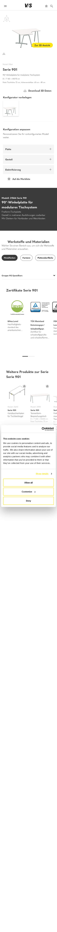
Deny (28, 500)
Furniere (26, 257)
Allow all (28, 482)
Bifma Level (13, 321)
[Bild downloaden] (4, 53)
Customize (27, 491)
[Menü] (5, 6)
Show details (42, 474)
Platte (8, 149)
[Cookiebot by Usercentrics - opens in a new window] (42, 429)
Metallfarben (9, 257)
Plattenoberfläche (45, 257)
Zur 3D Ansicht (42, 45)
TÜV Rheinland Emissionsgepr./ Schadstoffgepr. (37, 325)
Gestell (8, 159)
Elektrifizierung (13, 169)
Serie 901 (12, 410)
